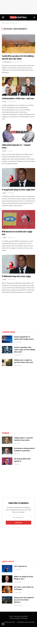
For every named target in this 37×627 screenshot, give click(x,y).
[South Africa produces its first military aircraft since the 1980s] (18, 43)
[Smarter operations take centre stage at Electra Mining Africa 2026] (7, 349)
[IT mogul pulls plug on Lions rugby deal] (18, 177)
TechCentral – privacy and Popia (26, 622)
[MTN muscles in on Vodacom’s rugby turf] (18, 219)
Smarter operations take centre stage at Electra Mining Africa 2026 (24, 349)
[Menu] (3, 17)
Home (3, 23)
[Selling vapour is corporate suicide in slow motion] (7, 440)
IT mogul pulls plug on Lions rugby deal (18, 189)
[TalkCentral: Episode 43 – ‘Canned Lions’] (18, 132)
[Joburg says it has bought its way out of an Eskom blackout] (7, 599)
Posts (7, 23)
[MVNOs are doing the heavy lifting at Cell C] (7, 579)
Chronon (25, 618)
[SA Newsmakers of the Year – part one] (18, 86)
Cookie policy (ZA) (9, 622)
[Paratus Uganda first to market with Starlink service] (7, 339)
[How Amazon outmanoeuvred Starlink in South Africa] (7, 450)
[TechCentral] (18, 17)
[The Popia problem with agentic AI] (7, 461)
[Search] (34, 17)
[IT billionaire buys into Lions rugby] (18, 264)
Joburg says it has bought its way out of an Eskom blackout (24, 600)
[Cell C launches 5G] (7, 568)
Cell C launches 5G (20, 566)
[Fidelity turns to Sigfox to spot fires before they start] (7, 362)
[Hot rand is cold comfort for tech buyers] (7, 589)
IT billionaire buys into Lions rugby (16, 276)
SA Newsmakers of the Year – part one (18, 98)
